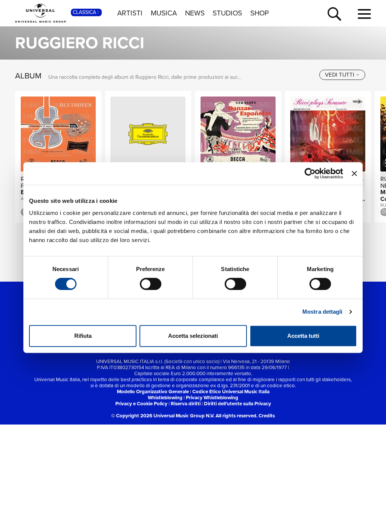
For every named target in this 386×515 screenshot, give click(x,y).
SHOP (259, 13)
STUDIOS (227, 13)
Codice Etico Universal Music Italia (231, 391)
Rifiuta (83, 336)
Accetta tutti (303, 336)
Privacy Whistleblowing (212, 397)
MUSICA (164, 13)
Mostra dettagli (322, 311)
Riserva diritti (186, 403)
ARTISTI (129, 13)
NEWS (195, 13)
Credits (267, 415)
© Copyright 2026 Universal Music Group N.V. (162, 415)
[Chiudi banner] (354, 173)
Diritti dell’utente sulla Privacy (237, 403)
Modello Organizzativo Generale (153, 391)
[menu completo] (364, 14)
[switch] (150, 284)
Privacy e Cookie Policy (141, 403)
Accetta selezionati (193, 336)
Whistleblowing (165, 397)
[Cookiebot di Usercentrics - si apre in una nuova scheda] (310, 173)
